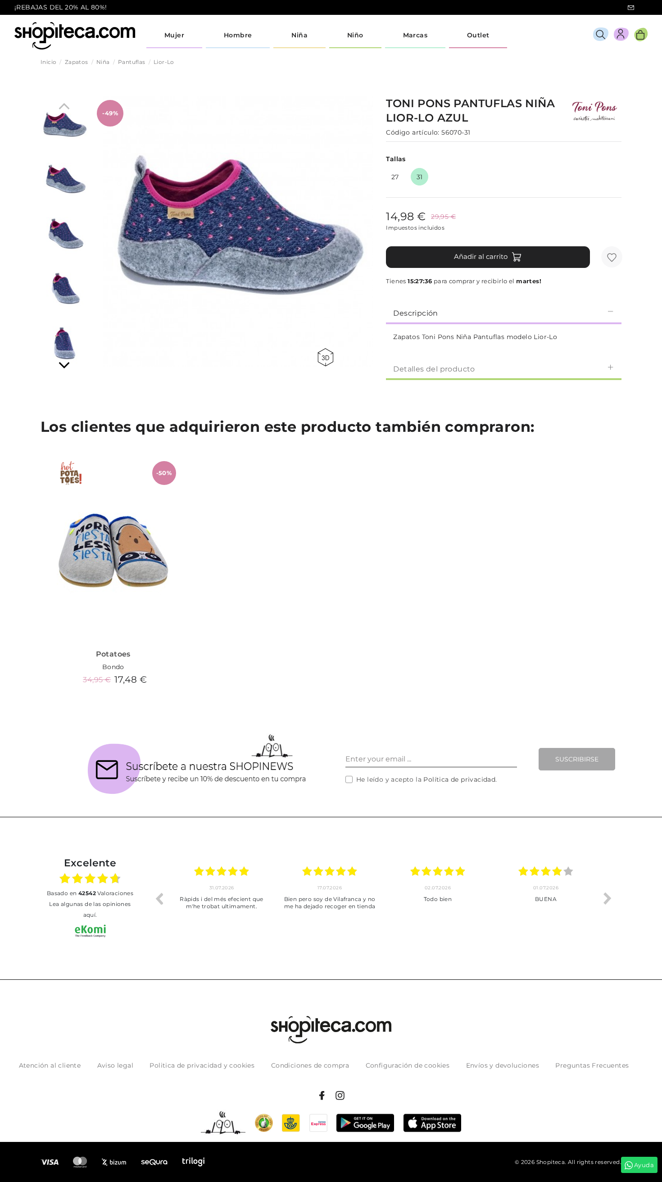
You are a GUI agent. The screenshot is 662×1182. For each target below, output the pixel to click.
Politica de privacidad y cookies (202, 1065)
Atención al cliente (50, 1065)
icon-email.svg (631, 7)
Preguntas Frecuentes (592, 1065)
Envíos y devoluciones (502, 1065)
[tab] (503, 312)
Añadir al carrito (481, 256)
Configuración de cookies (408, 1065)
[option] (222, 898)
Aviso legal (115, 1065)
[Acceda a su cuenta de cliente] (621, 35)
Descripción (415, 313)
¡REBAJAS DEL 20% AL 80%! (60, 7)
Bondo (113, 667)
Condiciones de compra (310, 1065)
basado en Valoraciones (90, 893)
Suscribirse (577, 759)
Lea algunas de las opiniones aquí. (90, 909)
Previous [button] (159, 898)
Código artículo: (412, 132)
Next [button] (607, 898)
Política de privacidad (459, 779)
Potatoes (113, 654)
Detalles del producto (434, 369)
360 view (326, 357)
